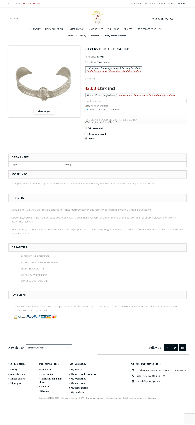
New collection (54, 29)
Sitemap (44, 391)
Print (91, 138)
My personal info (79, 387)
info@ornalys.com (151, 381)
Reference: (91, 56)
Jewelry (37, 29)
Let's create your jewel (150, 29)
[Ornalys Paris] (97, 17)
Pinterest (116, 109)
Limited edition (76, 29)
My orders (76, 369)
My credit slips (78, 378)
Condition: (90, 62)
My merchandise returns (83, 374)
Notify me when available (96, 105)
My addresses (78, 383)
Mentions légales (69, 398)
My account (78, 364)
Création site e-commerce (135, 398)
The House (113, 29)
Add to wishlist (96, 128)
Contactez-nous (113, 398)
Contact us (136, 4)
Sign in (181, 4)
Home (70, 35)
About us (44, 386)
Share (103, 109)
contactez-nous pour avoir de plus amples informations (146, 95)
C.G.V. (81, 398)
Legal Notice (46, 374)
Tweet (91, 109)
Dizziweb (152, 398)
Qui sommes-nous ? (95, 398)
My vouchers (77, 392)
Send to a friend (97, 134)
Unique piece (96, 29)
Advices (128, 29)
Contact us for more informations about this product (114, 71)
